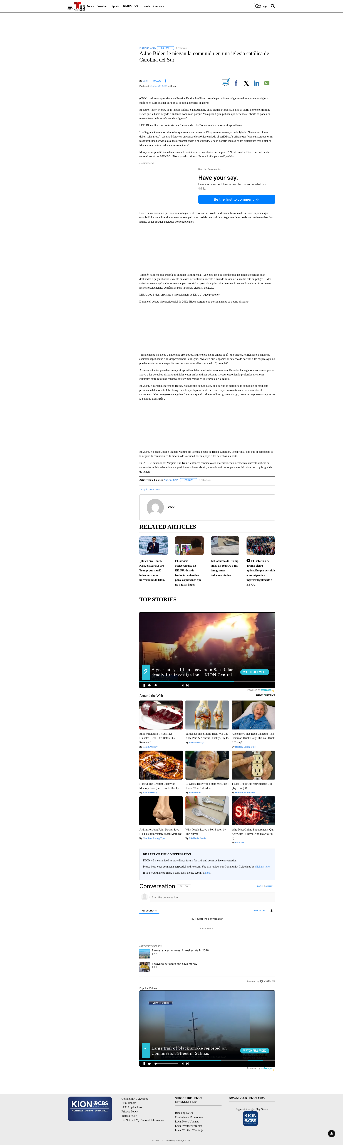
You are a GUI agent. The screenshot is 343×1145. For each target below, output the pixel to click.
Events (145, 6)
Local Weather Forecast (188, 1125)
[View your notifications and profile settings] (271, 910)
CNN (145, 80)
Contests (158, 6)
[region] (207, 934)
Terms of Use (129, 1115)
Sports (115, 6)
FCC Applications (131, 1107)
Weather (102, 6)
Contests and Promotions (189, 1117)
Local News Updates (187, 1121)
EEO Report (128, 1102)
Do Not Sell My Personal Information (142, 1120)
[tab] (149, 911)
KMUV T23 (130, 6)
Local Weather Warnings (189, 1130)
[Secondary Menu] (72, 6)
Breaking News (184, 1112)
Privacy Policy (129, 1111)
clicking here (262, 866)
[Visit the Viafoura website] (267, 981)
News (90, 6)
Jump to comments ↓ (151, 489)
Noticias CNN (171, 480)
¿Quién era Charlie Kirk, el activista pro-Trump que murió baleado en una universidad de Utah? (152, 570)
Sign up (269, 886)
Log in (260, 886)
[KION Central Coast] (79, 6)
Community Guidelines (134, 1098)
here (207, 872)
